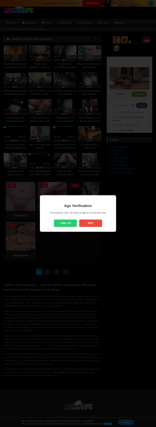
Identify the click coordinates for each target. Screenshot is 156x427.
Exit (90, 223)
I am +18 (65, 223)
